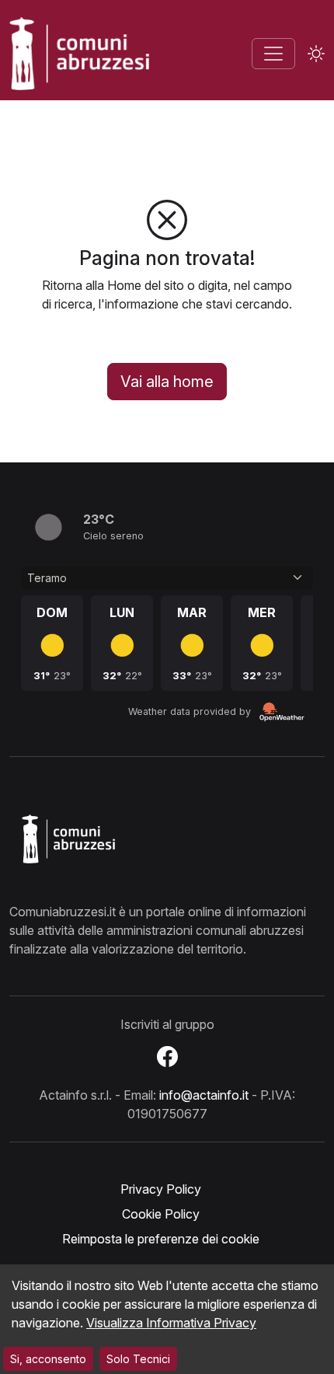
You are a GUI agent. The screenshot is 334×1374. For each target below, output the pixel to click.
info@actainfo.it (204, 1095)
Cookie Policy (161, 1214)
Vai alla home (167, 381)
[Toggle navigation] (273, 53)
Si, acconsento (48, 1358)
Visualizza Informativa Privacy (171, 1322)
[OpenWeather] (282, 712)
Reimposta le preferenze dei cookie (160, 1239)
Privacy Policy (160, 1189)
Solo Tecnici (138, 1358)
